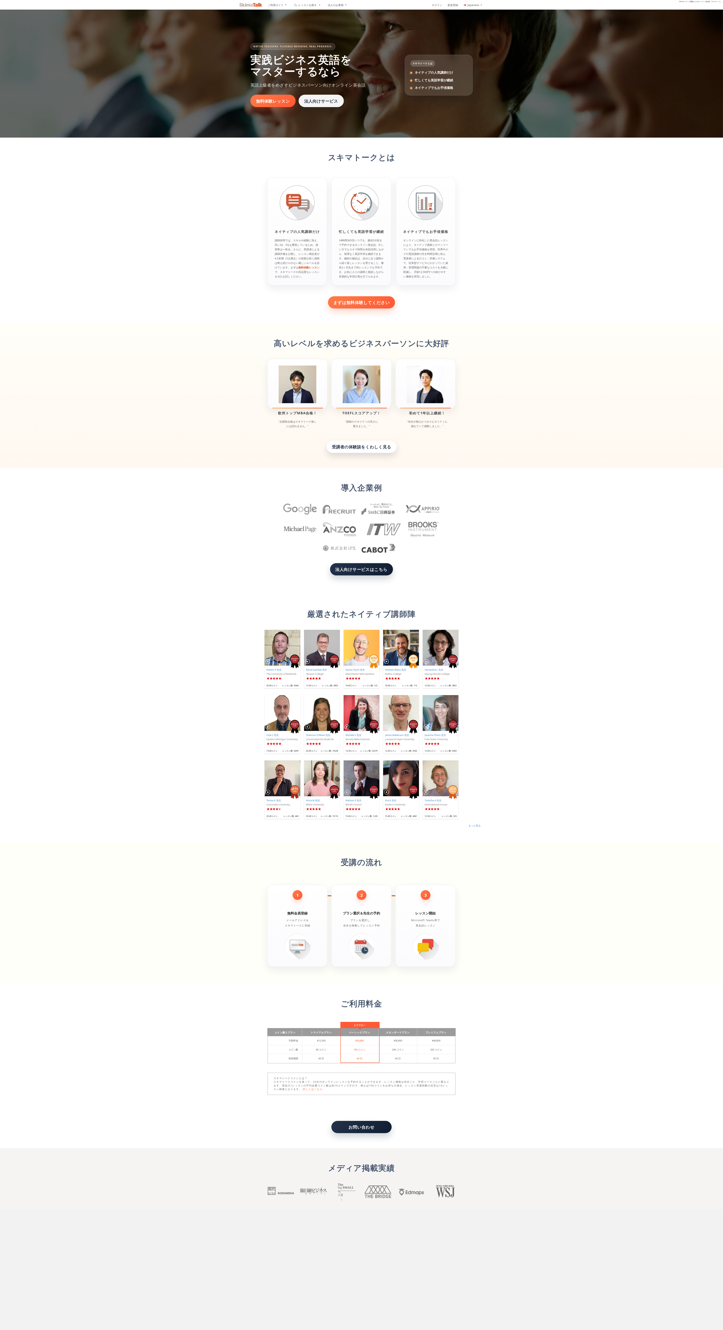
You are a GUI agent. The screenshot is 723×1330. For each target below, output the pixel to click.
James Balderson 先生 (397, 735)
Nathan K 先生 (353, 800)
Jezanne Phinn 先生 (435, 735)
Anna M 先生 (313, 800)
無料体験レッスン (273, 101)
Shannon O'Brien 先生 (318, 735)
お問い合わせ (362, 1127)
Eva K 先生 (391, 800)
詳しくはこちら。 (314, 1089)
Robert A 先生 (274, 669)
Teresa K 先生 (273, 800)
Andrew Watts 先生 (395, 669)
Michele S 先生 (353, 735)
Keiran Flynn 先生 (355, 669)
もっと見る (474, 825)
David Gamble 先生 (316, 669)
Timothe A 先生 (433, 800)
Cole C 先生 (272, 735)
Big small (345, 1192)
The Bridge (378, 1192)
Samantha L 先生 (434, 669)
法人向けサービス (321, 101)
